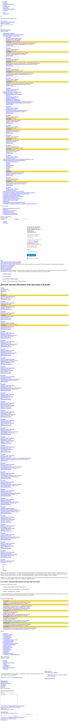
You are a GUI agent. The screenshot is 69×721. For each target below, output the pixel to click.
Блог (2, 260)
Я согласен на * (13, 705)
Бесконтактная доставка (8, 4)
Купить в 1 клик (9, 49)
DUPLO (5, 209)
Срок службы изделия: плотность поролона (11, 263)
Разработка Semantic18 (50, 678)
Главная (5, 1)
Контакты (5, 10)
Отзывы (5, 2)
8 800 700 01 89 (4, 22)
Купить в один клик (15, 707)
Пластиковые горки (7, 647)
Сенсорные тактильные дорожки (10, 643)
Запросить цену (12, 718)
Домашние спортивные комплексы (11, 654)
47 (15, 210)
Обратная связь (4, 681)
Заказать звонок (11, 22)
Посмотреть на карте (18, 677)
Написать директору (5, 23)
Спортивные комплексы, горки (10, 639)
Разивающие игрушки (8, 653)
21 (16, 213)
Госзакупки (5, 7)
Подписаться (31, 255)
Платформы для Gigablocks (9, 213)
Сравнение (16, 49)
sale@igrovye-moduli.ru (53, 672)
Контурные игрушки (8, 642)
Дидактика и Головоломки (9, 644)
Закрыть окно (4, 708)
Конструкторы (6, 638)
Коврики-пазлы (6, 648)
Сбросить (5, 222)
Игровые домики (7, 645)
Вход (4, 12)
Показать (5, 221)
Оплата (5, 5)
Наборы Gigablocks (7, 211)
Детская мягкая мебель (8, 641)
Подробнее (8, 48)
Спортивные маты (7, 637)
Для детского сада (7, 649)
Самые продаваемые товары (7, 598)
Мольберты (5, 652)
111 (19, 208)
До (15, 219)
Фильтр (2, 287)
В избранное (9, 50)
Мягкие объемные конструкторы (10, 208)
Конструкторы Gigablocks (9, 210)
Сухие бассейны (7, 636)
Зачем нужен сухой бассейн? (7, 266)
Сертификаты (6, 6)
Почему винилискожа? (6, 269)
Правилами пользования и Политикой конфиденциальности (32, 242)
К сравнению (11, 302)
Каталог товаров (4, 31)
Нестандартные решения (9, 9)
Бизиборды (5, 633)
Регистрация (6, 13)
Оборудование (6, 650)
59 (12, 211)
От (1, 219)
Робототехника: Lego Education (10, 214)
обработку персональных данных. (16, 705)
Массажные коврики (8, 634)
